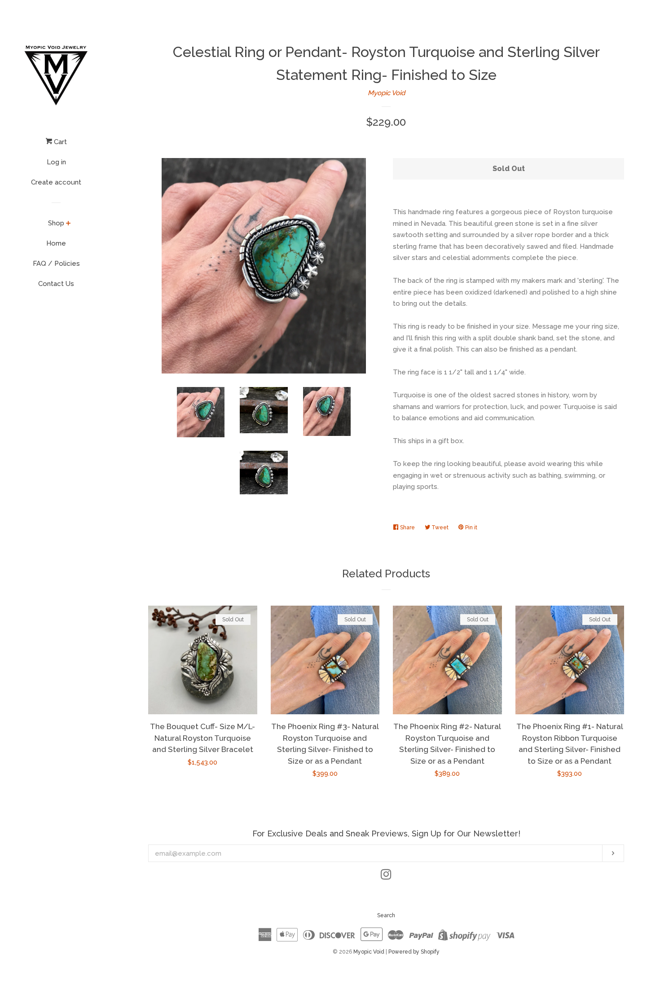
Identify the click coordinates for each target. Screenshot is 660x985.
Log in (56, 162)
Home (56, 243)
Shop (56, 223)
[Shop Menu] (68, 224)
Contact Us (56, 284)
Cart (59, 142)
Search (386, 915)
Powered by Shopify (414, 952)
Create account (56, 182)
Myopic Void (386, 93)
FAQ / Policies (56, 263)
